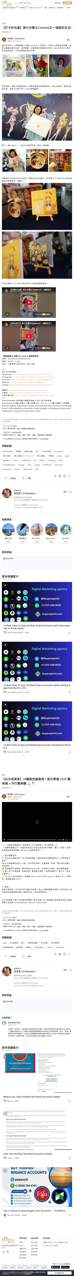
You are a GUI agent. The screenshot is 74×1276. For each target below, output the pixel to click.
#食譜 (60, 1242)
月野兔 (51, 456)
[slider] (32, 839)
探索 (45, 7)
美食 (24, 435)
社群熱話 (22, 7)
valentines (28, 469)
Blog (38, 1265)
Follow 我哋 (43, 439)
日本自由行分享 (14, 1022)
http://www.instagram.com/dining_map (34, 395)
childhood (47, 465)
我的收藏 (34, 1248)
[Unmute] (63, 840)
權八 (23, 943)
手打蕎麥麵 (55, 943)
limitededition (9, 465)
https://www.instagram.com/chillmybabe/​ (34, 377)
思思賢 (18, 451)
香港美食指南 (8, 947)
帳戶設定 (34, 1245)
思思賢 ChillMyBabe (16, 38)
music (15, 460)
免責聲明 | (14, 1268)
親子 (29, 435)
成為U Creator (34, 7)
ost (35, 460)
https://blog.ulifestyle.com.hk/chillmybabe (31, 384)
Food (33, 1265)
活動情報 (49, 435)
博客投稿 (22, 1258)
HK (21, 1265)
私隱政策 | (30, 1268)
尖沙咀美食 (14, 943)
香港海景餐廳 (33, 943)
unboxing (51, 460)
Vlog (5, 943)
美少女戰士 (7, 456)
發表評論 (8, 558)
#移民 (55, 1245)
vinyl (61, 460)
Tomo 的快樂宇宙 (37, 538)
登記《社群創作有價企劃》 (26, 428)
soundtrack (25, 460)
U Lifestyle (7, 1265)
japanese (6, 460)
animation (7, 469)
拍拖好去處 (28, 451)
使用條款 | (22, 1268)
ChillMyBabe (39, 947)
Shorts (50, 947)
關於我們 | (6, 1268)
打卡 (14, 435)
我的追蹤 (34, 1251)
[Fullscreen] (66, 840)
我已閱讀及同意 (59, 1273)
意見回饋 (22, 1255)
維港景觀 (19, 947)
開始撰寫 (67, 3)
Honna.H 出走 (51, 538)
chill (37, 469)
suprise (17, 469)
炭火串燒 (44, 943)
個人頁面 (34, 1242)
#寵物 (45, 1242)
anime (59, 456)
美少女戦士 (41, 456)
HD (70, 839)
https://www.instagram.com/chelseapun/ (29, 392)
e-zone (44, 1265)
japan (67, 456)
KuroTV (65, 538)
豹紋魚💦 (23, 538)
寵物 (34, 435)
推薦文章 (52, 7)
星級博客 (60, 7)
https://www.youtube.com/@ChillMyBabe (32, 379)
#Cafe (65, 1242)
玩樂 (3, 23)
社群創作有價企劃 (8, 7)
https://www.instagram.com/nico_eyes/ (28, 390)
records (21, 465)
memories (59, 465)
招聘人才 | (37, 1268)
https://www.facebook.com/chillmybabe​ (33, 374)
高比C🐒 (8, 538)
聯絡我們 (44, 1268)
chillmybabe (8, 451)
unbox (42, 460)
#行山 (50, 1242)
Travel (15, 1265)
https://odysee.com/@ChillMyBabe (28, 382)
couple (37, 465)
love (29, 465)
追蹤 (68, 40)
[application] (37, 822)
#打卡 (55, 1242)
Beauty (26, 1265)
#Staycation (48, 1245)
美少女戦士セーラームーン (24, 456)
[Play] (4, 840)
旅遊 (19, 435)
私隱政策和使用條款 (16, 1274)
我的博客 (34, 1255)
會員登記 (57, 3)
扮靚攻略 (40, 435)
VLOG (21, 1245)
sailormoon (58, 451)
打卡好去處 (46, 451)
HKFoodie (60, 947)
